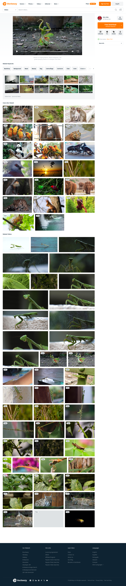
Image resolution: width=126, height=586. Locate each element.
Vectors (22, 4)
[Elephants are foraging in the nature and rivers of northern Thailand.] (80, 186)
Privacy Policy (99, 580)
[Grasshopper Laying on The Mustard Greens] (17, 482)
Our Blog (70, 560)
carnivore (60, 68)
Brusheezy (26, 552)
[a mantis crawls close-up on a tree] (49, 394)
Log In (117, 4)
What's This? (110, 39)
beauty (34, 68)
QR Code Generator (28, 572)
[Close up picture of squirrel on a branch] (18, 222)
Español (94, 555)
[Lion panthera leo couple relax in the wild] (17, 114)
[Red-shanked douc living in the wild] (17, 186)
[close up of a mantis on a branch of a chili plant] (80, 430)
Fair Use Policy (108, 580)
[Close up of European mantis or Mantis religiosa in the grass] (79, 168)
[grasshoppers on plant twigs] (80, 412)
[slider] (49, 51)
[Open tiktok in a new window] (41, 580)
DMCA (47, 555)
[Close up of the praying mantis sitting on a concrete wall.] (72, 299)
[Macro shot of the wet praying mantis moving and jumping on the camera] (25, 263)
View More (86, 89)
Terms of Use (91, 580)
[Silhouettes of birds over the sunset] (47, 168)
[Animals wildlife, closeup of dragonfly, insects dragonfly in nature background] (53, 465)
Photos (30, 4)
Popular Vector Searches (52, 560)
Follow (120, 19)
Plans (87, 4)
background (17, 68)
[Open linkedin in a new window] (36, 580)
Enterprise (26, 560)
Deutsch (94, 560)
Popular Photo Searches (52, 562)
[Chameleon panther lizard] (80, 204)
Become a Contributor (74, 562)
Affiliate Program (50, 557)
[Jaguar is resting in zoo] (17, 204)
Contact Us (71, 555)
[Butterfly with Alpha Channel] (80, 518)
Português (95, 557)
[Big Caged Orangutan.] (49, 132)
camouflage (49, 68)
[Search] (116, 10)
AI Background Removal (29, 570)
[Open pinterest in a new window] (38, 580)
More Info (101, 43)
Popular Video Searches (52, 565)
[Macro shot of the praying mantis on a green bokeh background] (25, 299)
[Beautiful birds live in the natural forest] (17, 168)
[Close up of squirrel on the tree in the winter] (48, 204)
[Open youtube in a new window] (47, 580)
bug (41, 68)
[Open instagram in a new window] (33, 580)
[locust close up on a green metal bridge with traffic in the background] (80, 376)
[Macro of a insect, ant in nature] (49, 430)
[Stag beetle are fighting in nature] (80, 150)
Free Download (110, 25)
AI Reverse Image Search (30, 567)
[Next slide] (92, 69)
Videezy (25, 557)
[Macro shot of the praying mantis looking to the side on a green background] (25, 340)
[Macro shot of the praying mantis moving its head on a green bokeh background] (77, 281)
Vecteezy (25, 555)
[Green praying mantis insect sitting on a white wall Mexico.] (17, 394)
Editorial (47, 4)
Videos (39, 4)
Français (94, 562)
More (55, 4)
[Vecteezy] (10, 4)
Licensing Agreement (51, 552)
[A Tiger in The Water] (80, 132)
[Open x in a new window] (44, 580)
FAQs (69, 552)
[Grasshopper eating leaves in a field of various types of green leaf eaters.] (80, 447)
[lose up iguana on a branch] (49, 114)
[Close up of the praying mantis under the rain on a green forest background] (77, 244)
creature (83, 68)
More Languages (97, 564)
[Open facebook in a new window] (30, 580)
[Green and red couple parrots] (49, 186)
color (75, 68)
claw (68, 68)
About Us (70, 557)
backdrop (7, 68)
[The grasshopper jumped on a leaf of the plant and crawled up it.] (16, 281)
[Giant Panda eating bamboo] (17, 150)
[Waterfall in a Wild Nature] (49, 222)
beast (26, 68)
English (94, 552)
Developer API (27, 565)
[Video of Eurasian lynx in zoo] (49, 500)
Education (25, 562)
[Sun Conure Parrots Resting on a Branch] (17, 132)
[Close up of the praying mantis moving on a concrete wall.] (72, 340)
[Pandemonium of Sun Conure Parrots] (49, 150)
